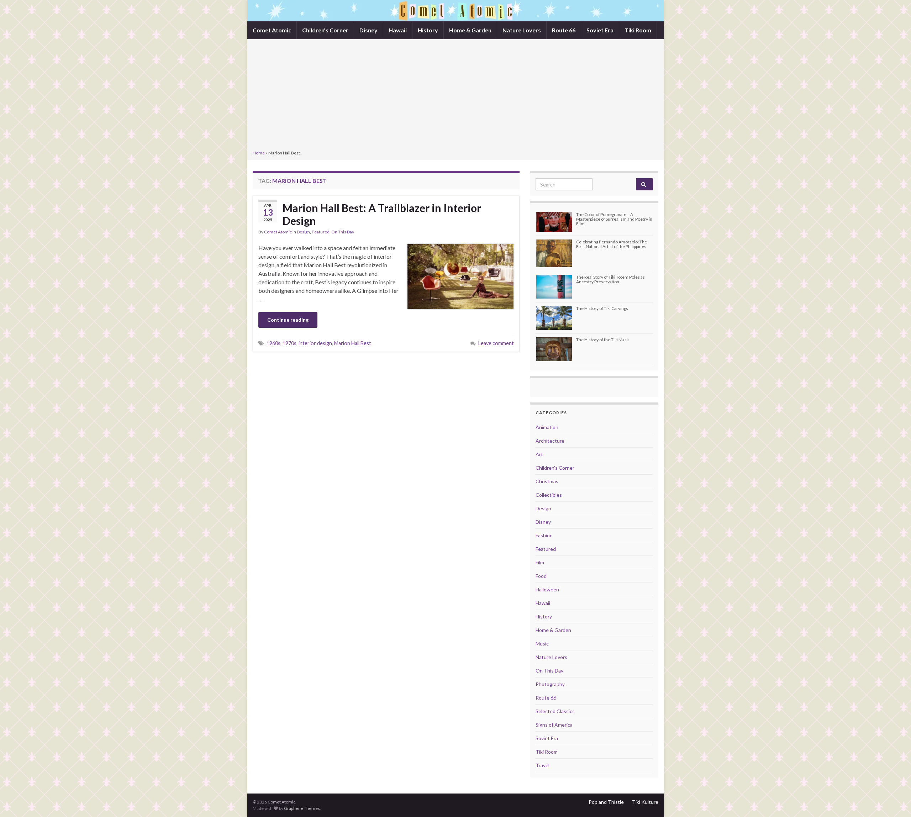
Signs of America (554, 725)
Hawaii (398, 30)
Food (541, 576)
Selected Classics (555, 711)
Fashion (544, 535)
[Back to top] (895, 801)
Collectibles (549, 495)
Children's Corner (555, 468)
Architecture (550, 441)
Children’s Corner (325, 30)
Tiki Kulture (645, 802)
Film (540, 562)
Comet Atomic (272, 30)
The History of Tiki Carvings (602, 308)
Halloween (547, 589)
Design (303, 231)
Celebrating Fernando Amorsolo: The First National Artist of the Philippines (611, 244)
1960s (273, 343)
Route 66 (563, 30)
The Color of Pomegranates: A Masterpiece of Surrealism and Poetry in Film (614, 219)
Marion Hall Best (352, 343)
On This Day (342, 231)
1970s (289, 343)
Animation (547, 427)
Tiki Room (638, 30)
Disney (368, 30)
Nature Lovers (521, 30)
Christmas (547, 481)
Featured (321, 231)
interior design (315, 343)
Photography (550, 684)
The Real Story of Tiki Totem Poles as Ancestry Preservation (610, 279)
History (428, 30)
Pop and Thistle (606, 802)
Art (539, 454)
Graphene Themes (302, 808)
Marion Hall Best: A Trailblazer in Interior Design (382, 214)
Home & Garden (470, 30)
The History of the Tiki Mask (602, 339)
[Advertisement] (455, 95)
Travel (542, 765)
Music (542, 644)
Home (259, 153)
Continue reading (288, 320)
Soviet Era (600, 30)
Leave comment (496, 343)
